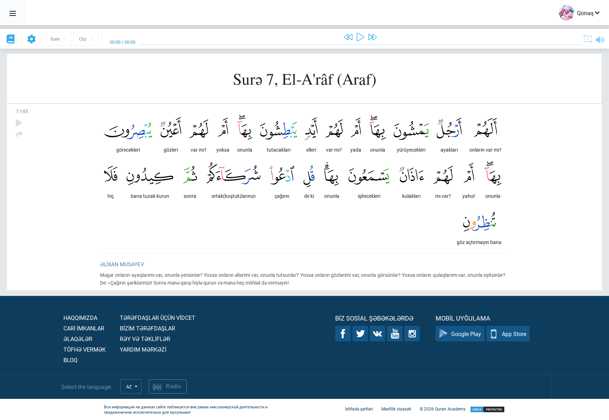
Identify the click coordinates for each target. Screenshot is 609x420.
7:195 (22, 111)
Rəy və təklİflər (145, 338)
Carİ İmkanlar (83, 328)
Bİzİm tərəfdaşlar (147, 328)
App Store (514, 333)
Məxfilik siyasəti (396, 409)
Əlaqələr (77, 338)
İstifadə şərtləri (359, 409)
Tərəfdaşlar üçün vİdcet (157, 317)
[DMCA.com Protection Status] (487, 409)
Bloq (70, 360)
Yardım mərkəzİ (143, 349)
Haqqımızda (80, 317)
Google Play (466, 333)
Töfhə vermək (84, 349)
